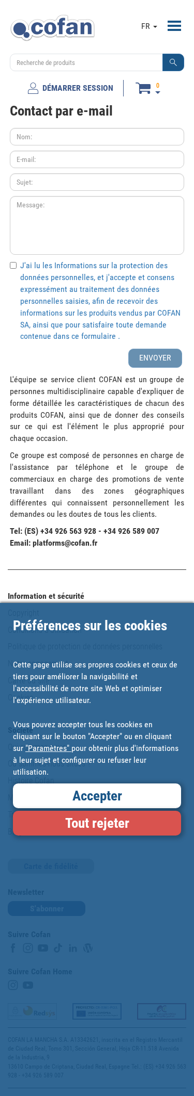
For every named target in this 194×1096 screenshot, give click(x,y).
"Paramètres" (48, 748)
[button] (173, 62)
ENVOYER (155, 358)
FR (146, 26)
